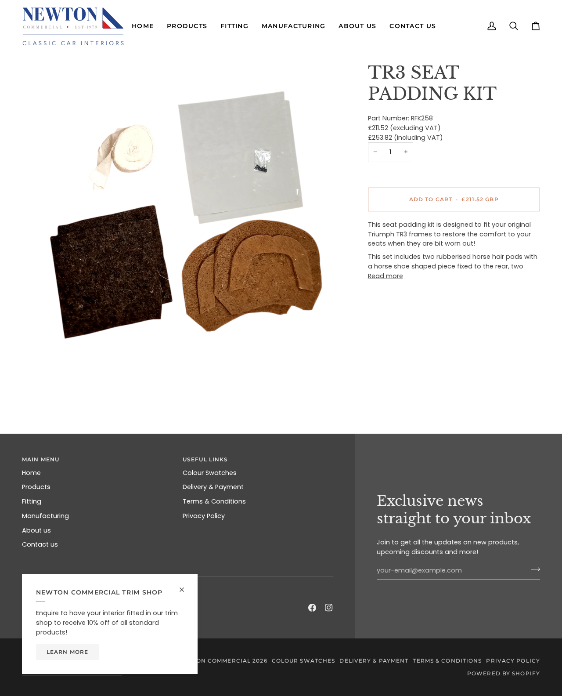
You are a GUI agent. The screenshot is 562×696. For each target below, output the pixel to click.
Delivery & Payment (213, 486)
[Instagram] (329, 608)
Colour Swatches (210, 472)
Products (36, 486)
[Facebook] (312, 608)
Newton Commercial (214, 660)
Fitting (31, 501)
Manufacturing (45, 515)
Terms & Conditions (214, 501)
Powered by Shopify (503, 673)
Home (31, 472)
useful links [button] (205, 459)
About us (36, 530)
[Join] (533, 569)
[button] (142, 26)
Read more (385, 276)
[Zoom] (184, 224)
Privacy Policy (204, 515)
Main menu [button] (40, 459)
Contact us (40, 544)
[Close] (185, 586)
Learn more (67, 652)
